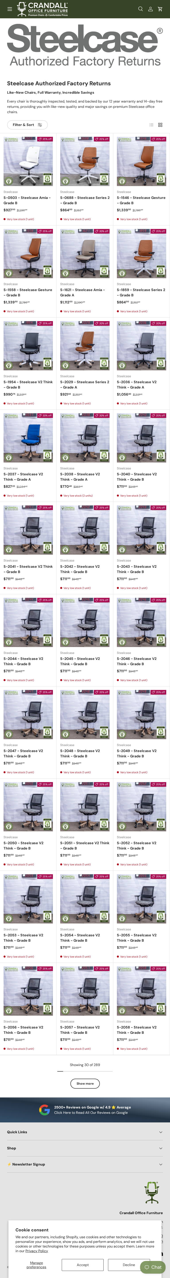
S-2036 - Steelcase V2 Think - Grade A (136, 385)
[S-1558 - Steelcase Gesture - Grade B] (28, 253)
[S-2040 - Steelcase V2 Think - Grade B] (141, 438)
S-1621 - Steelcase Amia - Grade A (82, 292)
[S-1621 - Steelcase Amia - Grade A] (85, 253)
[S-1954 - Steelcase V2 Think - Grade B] (28, 345)
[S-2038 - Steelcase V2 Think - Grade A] (85, 438)
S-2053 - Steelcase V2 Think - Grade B (23, 938)
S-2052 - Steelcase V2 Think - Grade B (136, 846)
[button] (160, 9)
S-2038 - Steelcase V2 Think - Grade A (80, 477)
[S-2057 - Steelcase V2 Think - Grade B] (85, 991)
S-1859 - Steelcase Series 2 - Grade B (141, 292)
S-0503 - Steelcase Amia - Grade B (27, 200)
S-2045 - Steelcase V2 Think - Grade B (80, 661)
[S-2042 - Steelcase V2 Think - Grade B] (85, 530)
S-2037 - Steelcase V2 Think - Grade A (23, 477)
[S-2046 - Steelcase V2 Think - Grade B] (141, 622)
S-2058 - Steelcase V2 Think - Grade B (136, 1030)
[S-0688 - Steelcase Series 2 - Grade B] (85, 161)
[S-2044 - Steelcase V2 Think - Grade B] (28, 622)
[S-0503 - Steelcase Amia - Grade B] (28, 161)
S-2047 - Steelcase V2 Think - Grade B (23, 753)
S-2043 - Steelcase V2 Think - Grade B (136, 569)
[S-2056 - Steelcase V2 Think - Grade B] (28, 991)
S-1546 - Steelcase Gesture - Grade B (141, 200)
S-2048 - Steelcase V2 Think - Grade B (80, 753)
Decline (129, 1265)
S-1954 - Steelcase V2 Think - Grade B (28, 385)
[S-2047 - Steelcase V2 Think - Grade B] (28, 714)
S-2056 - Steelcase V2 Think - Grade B (23, 1030)
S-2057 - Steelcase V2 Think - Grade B (80, 1030)
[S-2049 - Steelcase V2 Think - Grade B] (141, 714)
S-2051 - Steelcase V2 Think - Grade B (84, 846)
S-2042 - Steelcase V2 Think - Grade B (80, 569)
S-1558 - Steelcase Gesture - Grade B (28, 292)
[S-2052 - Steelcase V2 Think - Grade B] (141, 806)
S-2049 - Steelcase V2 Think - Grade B (136, 753)
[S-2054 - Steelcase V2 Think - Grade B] (85, 899)
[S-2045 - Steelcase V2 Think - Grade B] (85, 622)
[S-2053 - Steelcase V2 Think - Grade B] (28, 899)
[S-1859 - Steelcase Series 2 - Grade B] (141, 253)
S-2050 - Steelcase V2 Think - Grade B (23, 846)
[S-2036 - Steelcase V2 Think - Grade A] (141, 345)
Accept (83, 1265)
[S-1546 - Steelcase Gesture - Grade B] (141, 161)
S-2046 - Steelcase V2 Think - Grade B (136, 661)
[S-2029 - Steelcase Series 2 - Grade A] (85, 345)
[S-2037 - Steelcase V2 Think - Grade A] (28, 438)
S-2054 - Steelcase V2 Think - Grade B (80, 938)
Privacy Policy (36, 1251)
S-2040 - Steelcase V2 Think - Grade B (137, 477)
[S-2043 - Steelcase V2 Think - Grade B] (141, 530)
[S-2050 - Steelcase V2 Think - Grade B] (28, 806)
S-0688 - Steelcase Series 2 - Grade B (85, 200)
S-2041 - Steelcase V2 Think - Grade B (28, 569)
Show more (85, 1084)
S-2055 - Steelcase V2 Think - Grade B (136, 938)
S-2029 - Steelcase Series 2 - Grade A (84, 385)
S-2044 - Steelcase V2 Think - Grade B (23, 661)
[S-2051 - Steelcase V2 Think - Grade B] (85, 806)
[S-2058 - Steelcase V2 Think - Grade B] (141, 991)
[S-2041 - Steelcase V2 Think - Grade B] (28, 530)
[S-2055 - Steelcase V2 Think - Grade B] (141, 899)
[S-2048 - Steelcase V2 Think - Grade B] (85, 714)
